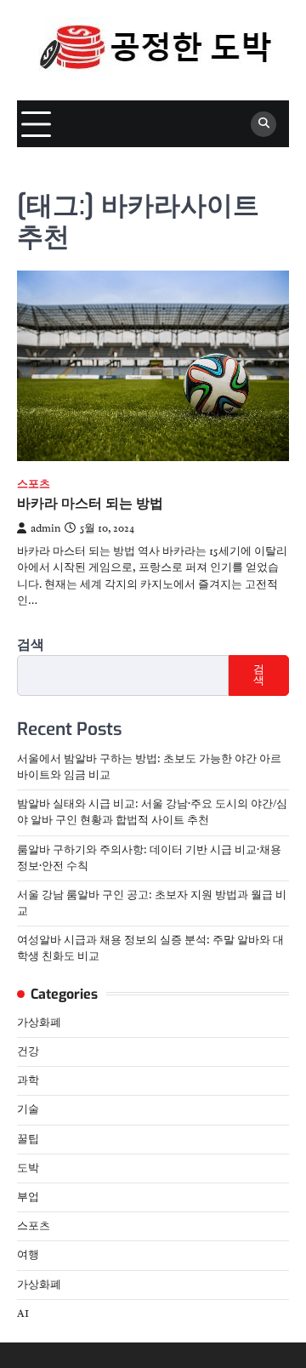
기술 (28, 1109)
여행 (28, 1255)
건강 (28, 1051)
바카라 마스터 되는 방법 (90, 503)
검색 (30, 644)
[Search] (263, 124)
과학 (28, 1080)
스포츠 (33, 484)
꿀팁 (28, 1139)
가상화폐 (39, 1022)
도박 (28, 1168)
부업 (28, 1197)
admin (45, 528)
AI (23, 1313)
